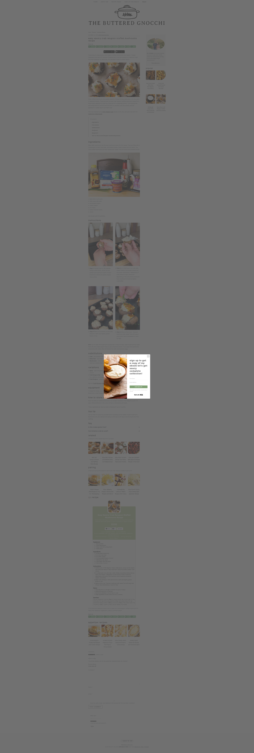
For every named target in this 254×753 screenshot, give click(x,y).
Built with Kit (138, 395)
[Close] (148, 356)
